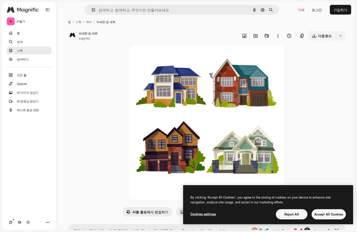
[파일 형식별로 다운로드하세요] (340, 36)
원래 (157, 54)
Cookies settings (203, 214)
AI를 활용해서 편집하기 (150, 211)
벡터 (89, 22)
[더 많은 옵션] (278, 36)
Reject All (291, 214)
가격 (301, 9)
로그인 (317, 9)
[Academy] (19, 222)
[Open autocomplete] (91, 10)
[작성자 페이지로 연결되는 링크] (72, 36)
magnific (84, 38)
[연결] (11, 222)
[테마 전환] (28, 222)
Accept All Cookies (328, 214)
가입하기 (340, 9)
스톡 (78, 22)
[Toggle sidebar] (47, 10)
